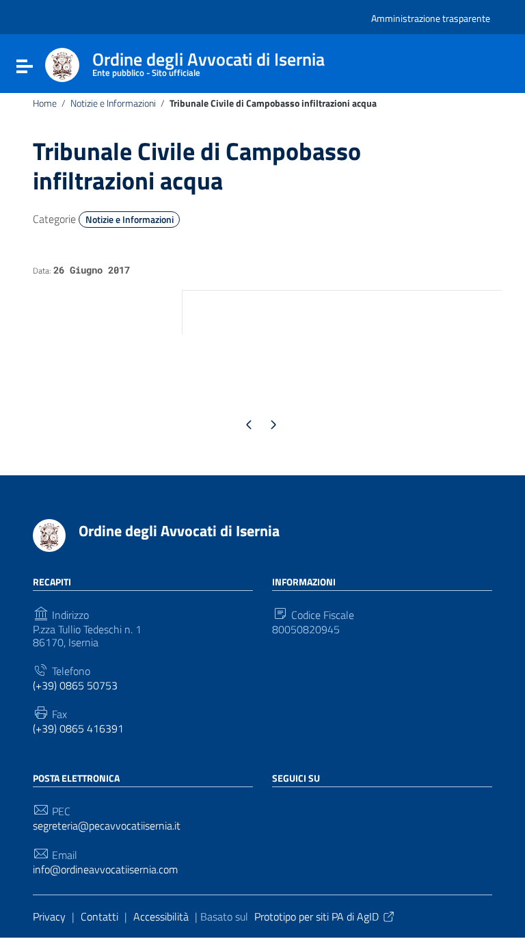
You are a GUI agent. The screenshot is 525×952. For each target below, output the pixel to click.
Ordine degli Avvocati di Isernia (179, 530)
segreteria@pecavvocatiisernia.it (106, 825)
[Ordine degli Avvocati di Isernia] (62, 63)
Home (45, 103)
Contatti (99, 916)
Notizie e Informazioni (113, 103)
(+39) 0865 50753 (75, 685)
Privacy (49, 916)
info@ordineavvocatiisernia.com (105, 869)
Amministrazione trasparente (430, 18)
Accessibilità (161, 916)
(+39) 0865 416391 (78, 728)
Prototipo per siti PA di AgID (316, 916)
